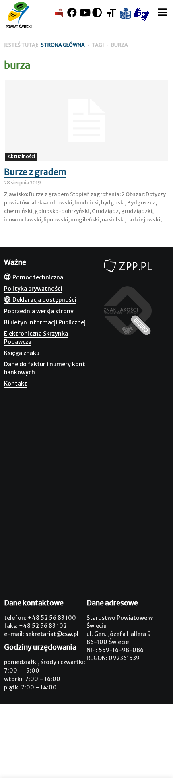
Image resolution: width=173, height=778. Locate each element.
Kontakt (15, 383)
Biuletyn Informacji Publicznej (45, 322)
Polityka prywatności (33, 288)
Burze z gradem (35, 172)
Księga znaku (21, 353)
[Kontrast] (97, 13)
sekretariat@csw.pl (51, 634)
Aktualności (21, 156)
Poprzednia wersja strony (39, 311)
